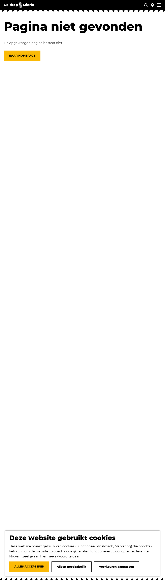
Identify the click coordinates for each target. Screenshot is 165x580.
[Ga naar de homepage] (19, 5)
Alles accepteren (29, 566)
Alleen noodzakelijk (71, 567)
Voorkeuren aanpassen (116, 567)
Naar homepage (22, 55)
